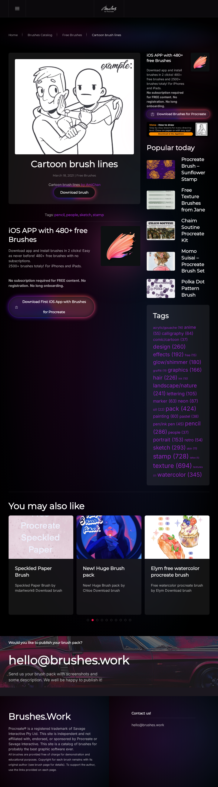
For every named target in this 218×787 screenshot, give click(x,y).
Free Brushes (86, 175)
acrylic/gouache (168, 328)
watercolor (179, 474)
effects (168, 354)
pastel (189, 416)
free (190, 355)
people (72, 215)
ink (183, 378)
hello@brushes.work (69, 660)
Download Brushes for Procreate (181, 114)
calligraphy (177, 333)
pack (181, 408)
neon (188, 401)
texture (172, 465)
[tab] (88, 620)
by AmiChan (90, 185)
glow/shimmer (177, 362)
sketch (85, 215)
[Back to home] (109, 8)
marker (165, 401)
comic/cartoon (170, 339)
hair (165, 377)
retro (194, 439)
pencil (59, 215)
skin (192, 448)
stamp (98, 215)
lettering (182, 393)
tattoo (194, 457)
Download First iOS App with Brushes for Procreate (54, 307)
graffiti (160, 370)
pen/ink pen (168, 424)
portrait (168, 440)
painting (165, 416)
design (169, 346)
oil (159, 409)
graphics (185, 370)
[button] (17, 8)
